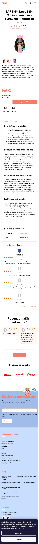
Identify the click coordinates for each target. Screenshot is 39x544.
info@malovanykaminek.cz (9, 512)
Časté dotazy (6, 439)
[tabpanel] (8, 374)
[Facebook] (4, 518)
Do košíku (26, 102)
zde (22, 528)
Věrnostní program (7, 444)
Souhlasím (18, 539)
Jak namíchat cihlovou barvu (11, 496)
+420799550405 (6, 514)
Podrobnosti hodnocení (19, 28)
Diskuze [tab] (15, 121)
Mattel (19, 22)
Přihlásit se (7, 421)
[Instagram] (8, 518)
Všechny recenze (19, 355)
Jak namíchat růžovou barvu (11, 487)
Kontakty (4, 453)
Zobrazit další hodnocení (28, 307)
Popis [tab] (6, 121)
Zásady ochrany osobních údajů (11, 460)
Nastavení (18, 533)
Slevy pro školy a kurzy (8, 441)
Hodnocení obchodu (8, 456)
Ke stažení (5, 446)
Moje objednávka (7, 463)
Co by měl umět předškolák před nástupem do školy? (19, 482)
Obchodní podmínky (8, 458)
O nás (3, 451)
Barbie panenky (24, 234)
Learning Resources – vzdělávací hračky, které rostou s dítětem (19, 477)
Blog (3, 449)
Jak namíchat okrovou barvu (11, 492)
